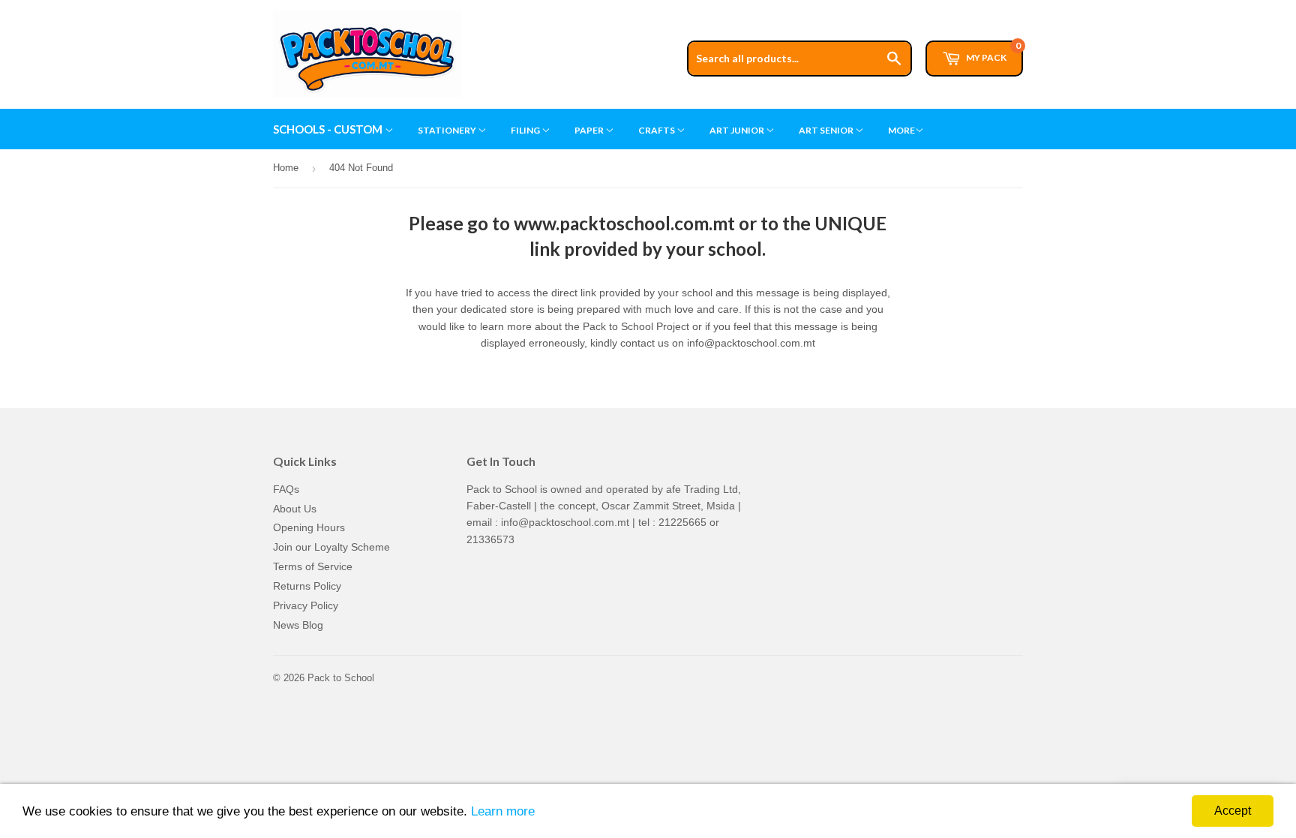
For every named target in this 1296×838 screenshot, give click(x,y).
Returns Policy (307, 586)
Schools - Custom (329, 129)
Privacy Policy (305, 605)
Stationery (448, 130)
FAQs (286, 489)
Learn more (503, 811)
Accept (1232, 810)
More (901, 130)
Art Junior (738, 130)
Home (285, 167)
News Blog (298, 625)
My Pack (992, 52)
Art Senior (827, 130)
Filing (526, 130)
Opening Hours (309, 527)
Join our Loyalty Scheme (331, 547)
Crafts (657, 130)
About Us (294, 509)
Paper (589, 130)
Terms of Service (312, 566)
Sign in (908, 7)
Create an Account (983, 7)
